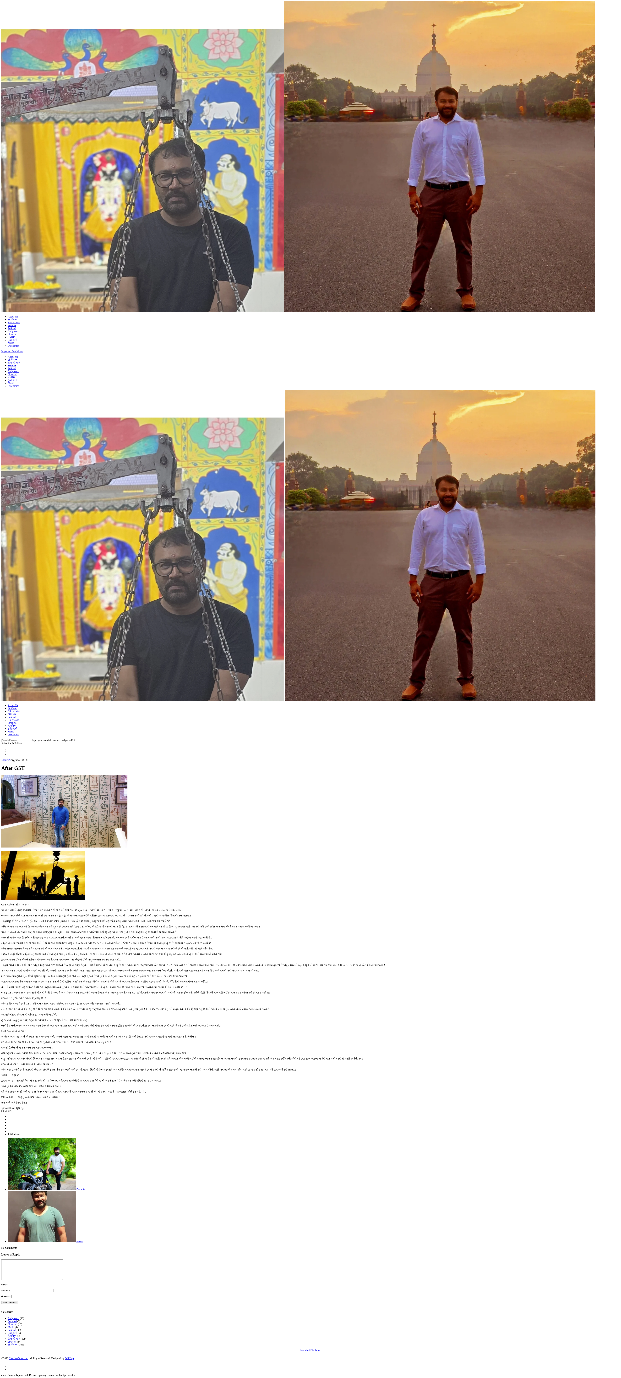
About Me (13, 316)
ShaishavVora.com (18, 1358)
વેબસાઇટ (6, 1296)
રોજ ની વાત (14, 322)
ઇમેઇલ (5, 1290)
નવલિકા (12, 337)
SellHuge (69, 1358)
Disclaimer (13, 345)
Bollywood (13, 331)
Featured (12, 1321)
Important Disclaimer (12, 351)
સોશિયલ (12, 319)
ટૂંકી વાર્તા (12, 340)
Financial (12, 334)
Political (12, 328)
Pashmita (81, 1189)
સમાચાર (12, 325)
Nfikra (79, 1241)
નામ (4, 1284)
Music (11, 342)
